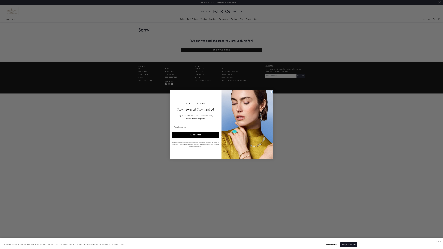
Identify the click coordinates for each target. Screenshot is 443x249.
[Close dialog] (271, 92)
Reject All (438, 241)
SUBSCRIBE (195, 134)
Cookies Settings (331, 245)
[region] (221, 243)
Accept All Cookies (349, 245)
